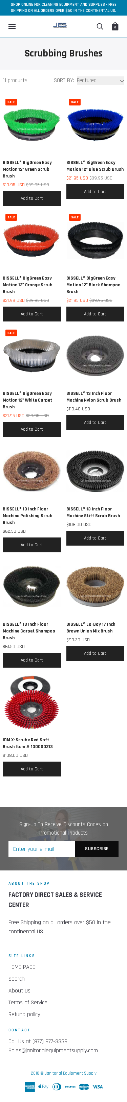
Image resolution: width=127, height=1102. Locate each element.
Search (16, 979)
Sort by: (64, 80)
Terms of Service (27, 1002)
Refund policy (24, 1014)
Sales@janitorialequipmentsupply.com (53, 1050)
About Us (19, 991)
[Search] (100, 26)
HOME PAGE (21, 967)
